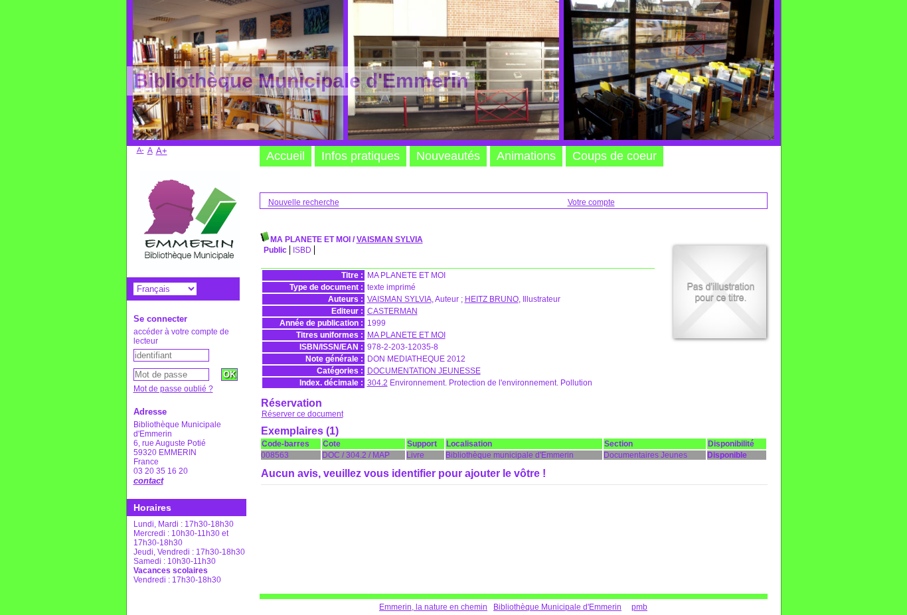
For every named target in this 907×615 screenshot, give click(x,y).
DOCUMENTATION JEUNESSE (424, 371)
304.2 (377, 382)
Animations (526, 156)
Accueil (285, 156)
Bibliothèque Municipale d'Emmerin (557, 607)
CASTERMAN (392, 311)
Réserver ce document (302, 414)
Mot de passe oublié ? (173, 388)
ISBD (302, 250)
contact (148, 481)
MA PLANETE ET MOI (406, 335)
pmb (639, 607)
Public (275, 250)
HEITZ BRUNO (492, 299)
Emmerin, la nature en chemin (433, 607)
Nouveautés (448, 156)
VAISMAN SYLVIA (390, 239)
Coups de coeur (614, 156)
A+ (161, 151)
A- (140, 150)
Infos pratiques (360, 156)
